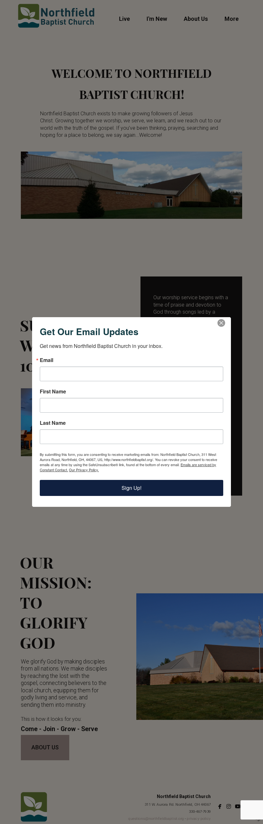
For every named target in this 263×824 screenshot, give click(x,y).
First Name (53, 391)
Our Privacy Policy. (84, 469)
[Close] (225, 323)
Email (46, 360)
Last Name (53, 422)
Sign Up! (131, 487)
